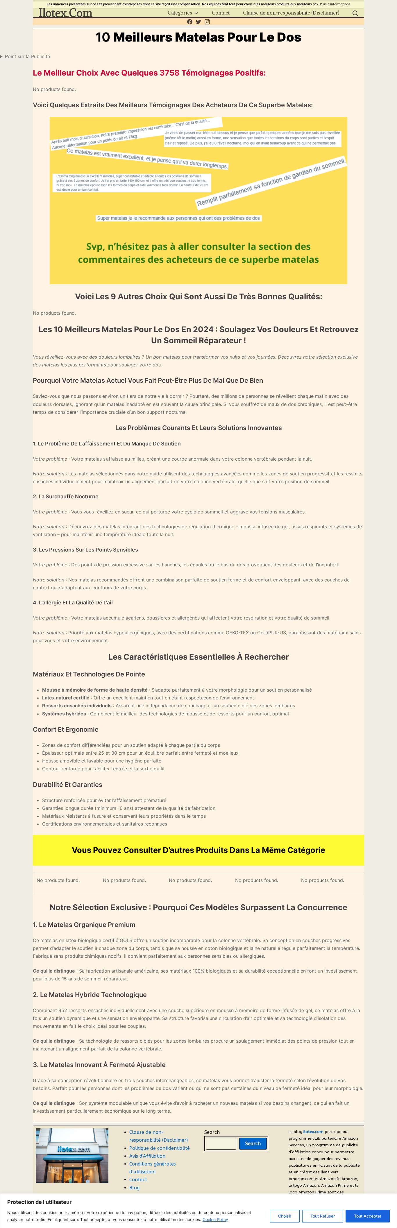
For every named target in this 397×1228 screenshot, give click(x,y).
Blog (134, 1188)
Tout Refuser (322, 1215)
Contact (138, 1179)
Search (212, 1132)
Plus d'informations (335, 4)
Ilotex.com (313, 1131)
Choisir (284, 1215)
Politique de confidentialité (159, 1148)
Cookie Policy (215, 1219)
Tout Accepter (367, 1215)
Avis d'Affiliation (147, 1156)
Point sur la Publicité (27, 56)
